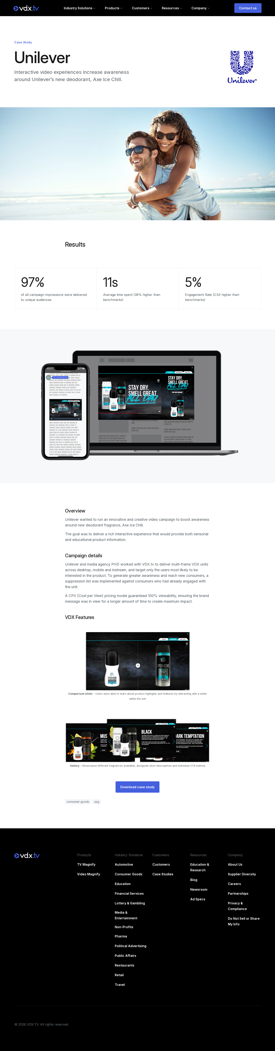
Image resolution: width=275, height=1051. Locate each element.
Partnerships (238, 893)
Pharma (121, 936)
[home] (26, 8)
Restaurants (124, 965)
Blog (193, 880)
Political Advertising (130, 946)
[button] (79, 8)
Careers (234, 884)
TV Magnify (86, 864)
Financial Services (129, 893)
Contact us (248, 8)
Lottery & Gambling (130, 903)
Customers (161, 864)
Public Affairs (125, 956)
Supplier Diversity (242, 874)
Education (123, 884)
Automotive (124, 864)
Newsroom (198, 889)
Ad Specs (197, 899)
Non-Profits (124, 927)
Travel (120, 985)
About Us (235, 864)
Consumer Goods (128, 874)
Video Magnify (88, 874)
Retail (119, 975)
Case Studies (162, 874)
